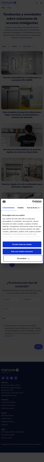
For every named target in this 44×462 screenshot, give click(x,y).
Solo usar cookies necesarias (22, 251)
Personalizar (21, 258)
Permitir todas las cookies (22, 244)
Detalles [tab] (21, 208)
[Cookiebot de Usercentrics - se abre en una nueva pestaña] (32, 201)
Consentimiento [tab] (8, 208)
